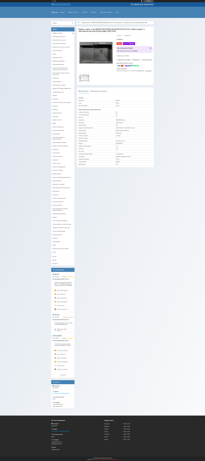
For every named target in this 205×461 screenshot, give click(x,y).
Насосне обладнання (58, 127)
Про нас (85, 12)
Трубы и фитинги (56, 180)
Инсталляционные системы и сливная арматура (60, 209)
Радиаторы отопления (58, 184)
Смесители (55, 160)
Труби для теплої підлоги (59, 40)
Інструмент (55, 99)
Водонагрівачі (56, 134)
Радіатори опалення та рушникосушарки (58, 138)
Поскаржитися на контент (99, 459)
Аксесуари (55, 116)
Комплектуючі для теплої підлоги (61, 47)
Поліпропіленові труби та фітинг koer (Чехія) (60, 73)
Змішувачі (55, 109)
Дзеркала (55, 238)
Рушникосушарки (57, 113)
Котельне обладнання (58, 130)
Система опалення (57, 156)
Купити (119, 43)
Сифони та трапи (56, 120)
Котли (54, 252)
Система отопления (57, 170)
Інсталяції (55, 106)
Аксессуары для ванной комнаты (61, 187)
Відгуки (54, 260)
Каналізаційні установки (58, 85)
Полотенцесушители (57, 201)
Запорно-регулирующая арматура (61, 177)
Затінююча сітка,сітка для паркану (61, 102)
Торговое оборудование (58, 231)
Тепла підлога (56, 153)
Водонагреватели (57, 205)
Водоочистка (55, 191)
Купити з (126, 43)
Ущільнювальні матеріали (59, 142)
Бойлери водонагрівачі (58, 61)
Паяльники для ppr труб (58, 36)
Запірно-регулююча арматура (60, 146)
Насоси (54, 54)
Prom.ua (110, 458)
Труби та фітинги (56, 81)
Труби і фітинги (56, 241)
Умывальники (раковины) (59, 213)
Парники (54, 95)
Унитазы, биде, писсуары (59, 198)
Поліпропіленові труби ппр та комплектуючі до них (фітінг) (60, 68)
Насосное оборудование (58, 167)
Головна (62, 12)
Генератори (55, 78)
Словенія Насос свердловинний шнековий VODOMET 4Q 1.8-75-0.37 (62, 344)
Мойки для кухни (56, 173)
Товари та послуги (73, 12)
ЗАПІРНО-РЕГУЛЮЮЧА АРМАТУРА (61, 88)
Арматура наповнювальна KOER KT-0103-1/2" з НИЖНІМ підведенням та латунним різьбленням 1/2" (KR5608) (63, 284)
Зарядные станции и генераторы (61, 227)
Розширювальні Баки (58, 64)
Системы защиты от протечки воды (61, 224)
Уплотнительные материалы (60, 220)
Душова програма (57, 234)
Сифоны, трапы (56, 163)
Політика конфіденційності (111, 459)
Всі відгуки (63, 375)
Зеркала (54, 217)
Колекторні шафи (57, 50)
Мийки (54, 123)
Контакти (93, 12)
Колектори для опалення (59, 43)
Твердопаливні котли (58, 92)
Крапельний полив (57, 57)
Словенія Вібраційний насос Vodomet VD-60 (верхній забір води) (63, 323)
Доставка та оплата (105, 12)
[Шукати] (72, 23)
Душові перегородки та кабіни (60, 248)
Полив (54, 245)
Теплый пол (55, 194)
